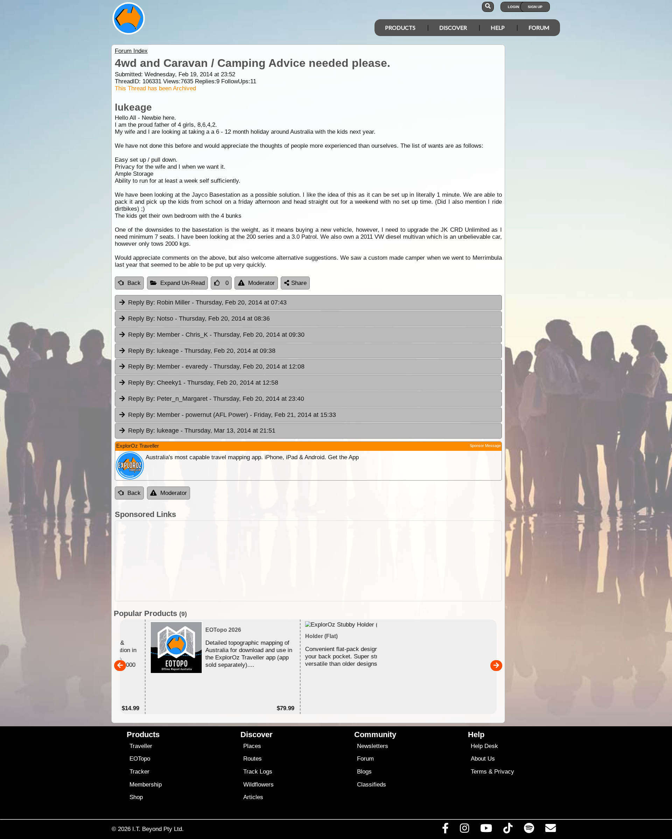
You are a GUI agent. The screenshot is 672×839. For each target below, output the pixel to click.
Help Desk (484, 746)
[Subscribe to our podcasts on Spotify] (529, 829)
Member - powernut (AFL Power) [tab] (232, 414)
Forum (539, 27)
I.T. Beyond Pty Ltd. (158, 828)
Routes (252, 758)
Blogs (364, 771)
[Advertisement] (342, 561)
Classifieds (371, 784)
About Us (483, 758)
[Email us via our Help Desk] (550, 829)
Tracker (139, 771)
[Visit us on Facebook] (445, 829)
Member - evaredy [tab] (216, 366)
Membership (146, 784)
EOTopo (140, 758)
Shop (136, 797)
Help (498, 27)
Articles (253, 797)
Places (252, 746)
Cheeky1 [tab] (203, 382)
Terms (479, 771)
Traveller (141, 746)
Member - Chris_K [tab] (216, 334)
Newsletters (372, 746)
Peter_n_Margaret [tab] (216, 398)
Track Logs (257, 771)
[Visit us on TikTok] (508, 829)
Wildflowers (258, 784)
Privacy (504, 771)
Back (134, 283)
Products (400, 27)
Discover (453, 27)
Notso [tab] (199, 318)
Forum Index (131, 51)
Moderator (261, 283)
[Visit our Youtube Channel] (486, 829)
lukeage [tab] (201, 350)
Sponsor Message (485, 445)
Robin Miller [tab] (207, 302)
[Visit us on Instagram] (464, 829)
